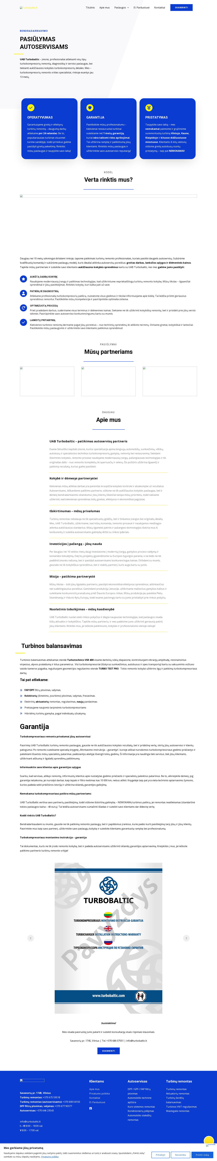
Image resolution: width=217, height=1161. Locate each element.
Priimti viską (202, 1154)
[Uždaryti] (211, 1145)
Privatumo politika (49, 1156)
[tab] (108, 455)
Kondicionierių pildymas (141, 1111)
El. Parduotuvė (142, 7)
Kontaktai (159, 7)
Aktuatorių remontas (177, 1093)
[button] (127, 7)
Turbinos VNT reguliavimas (181, 1106)
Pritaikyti (160, 1154)
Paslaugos (120, 7)
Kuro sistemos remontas (141, 1106)
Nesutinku (180, 1154)
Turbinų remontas (176, 1089)
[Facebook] (90, 1108)
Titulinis (90, 7)
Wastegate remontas (177, 1111)
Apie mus (104, 7)
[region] (108, 1152)
